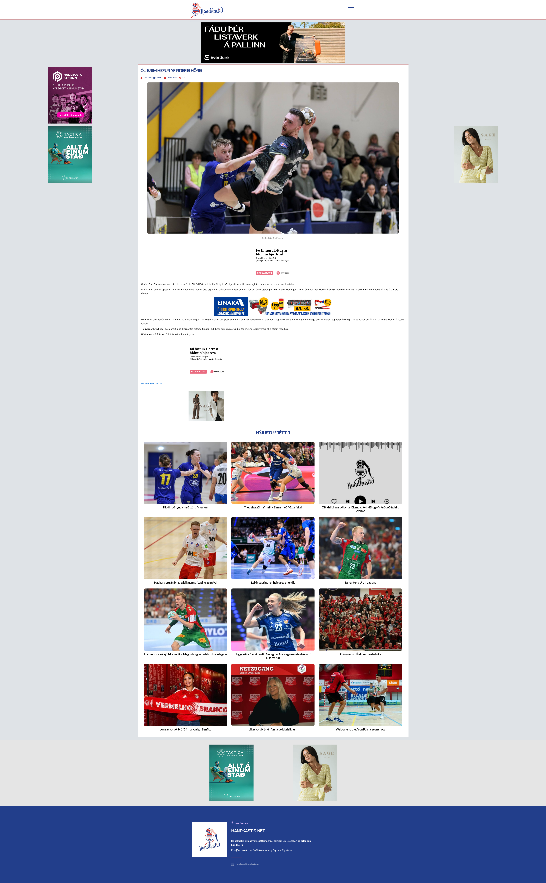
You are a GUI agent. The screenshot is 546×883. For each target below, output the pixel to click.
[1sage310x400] (476, 154)
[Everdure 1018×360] (273, 42)
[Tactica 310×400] (70, 154)
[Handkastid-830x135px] (273, 306)
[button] (351, 9)
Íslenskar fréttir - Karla (151, 383)
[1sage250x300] (206, 405)
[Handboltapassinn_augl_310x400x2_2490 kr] (70, 94)
